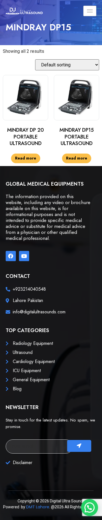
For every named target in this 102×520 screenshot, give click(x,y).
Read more (25, 158)
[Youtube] (24, 256)
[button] (89, 507)
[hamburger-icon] (89, 11)
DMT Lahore (37, 507)
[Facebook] (11, 256)
